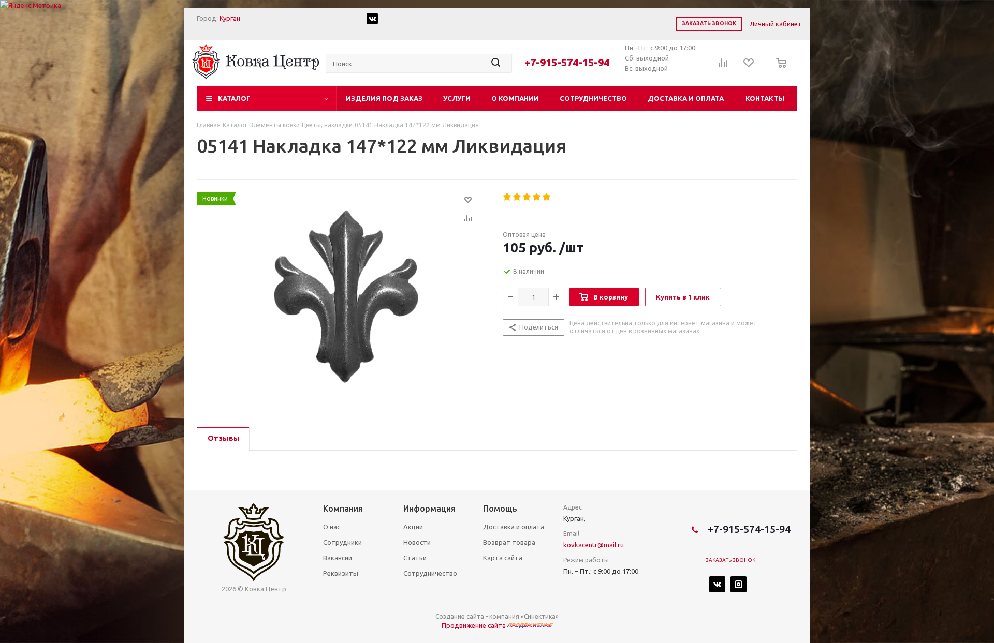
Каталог (234, 98)
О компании (515, 98)
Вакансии (337, 557)
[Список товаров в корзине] (778, 70)
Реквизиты (340, 573)
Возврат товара (509, 542)
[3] (527, 197)
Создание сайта (459, 616)
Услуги (457, 98)
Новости (417, 542)
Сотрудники (342, 542)
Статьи (415, 557)
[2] (517, 197)
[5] (547, 197)
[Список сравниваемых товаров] (723, 66)
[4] (537, 197)
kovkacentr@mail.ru (593, 544)
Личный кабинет (776, 23)
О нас (331, 526)
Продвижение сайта (474, 625)
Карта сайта (502, 557)
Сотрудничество (593, 98)
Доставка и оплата (686, 98)
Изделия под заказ (384, 98)
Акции (413, 526)
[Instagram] (738, 584)
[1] (508, 197)
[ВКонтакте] (717, 584)
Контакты (765, 98)
